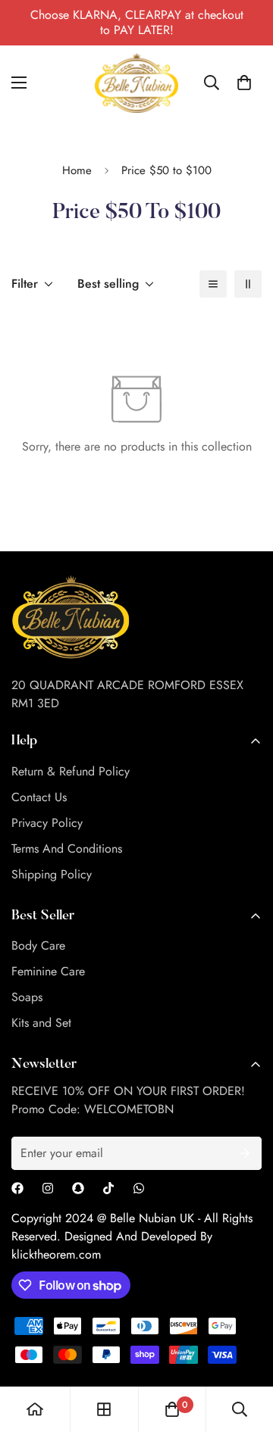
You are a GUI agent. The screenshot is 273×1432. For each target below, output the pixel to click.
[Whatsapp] (139, 1188)
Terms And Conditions (66, 848)
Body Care (38, 945)
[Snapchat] (78, 1188)
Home (77, 170)
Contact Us (39, 797)
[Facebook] (17, 1188)
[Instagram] (48, 1188)
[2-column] (248, 284)
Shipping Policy (51, 874)
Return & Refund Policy (70, 771)
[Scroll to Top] (246, 1352)
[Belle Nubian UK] (136, 82)
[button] (244, 82)
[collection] (103, 1409)
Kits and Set (41, 1022)
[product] (35, 1409)
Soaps (26, 997)
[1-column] (213, 284)
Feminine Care (48, 971)
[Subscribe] (245, 1153)
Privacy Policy (47, 822)
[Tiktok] (108, 1188)
